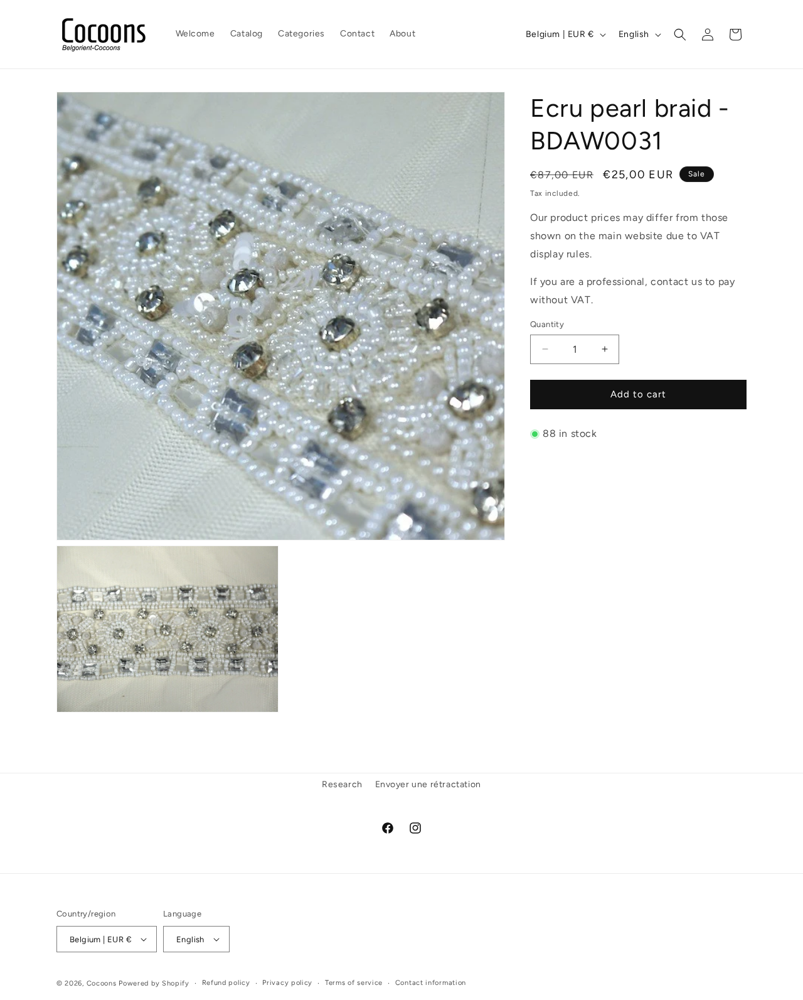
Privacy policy (287, 983)
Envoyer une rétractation (428, 784)
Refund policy (226, 983)
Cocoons (102, 983)
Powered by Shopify (154, 983)
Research (342, 784)
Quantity (547, 324)
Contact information (430, 983)
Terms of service (354, 983)
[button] (680, 34)
